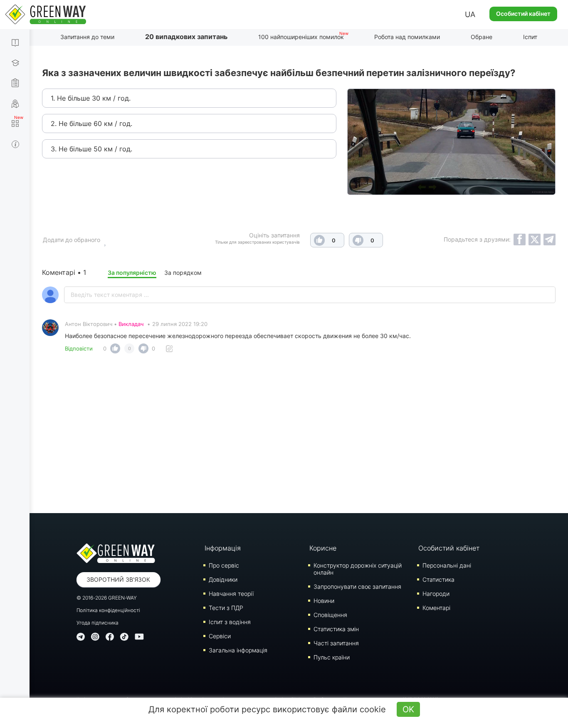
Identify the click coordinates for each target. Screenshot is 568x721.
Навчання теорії (231, 593)
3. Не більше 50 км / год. (91, 149)
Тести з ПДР (226, 607)
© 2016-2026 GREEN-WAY (107, 598)
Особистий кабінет (523, 13)
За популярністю (132, 272)
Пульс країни (332, 657)
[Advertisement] (298, 430)
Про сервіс (224, 565)
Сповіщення (330, 614)
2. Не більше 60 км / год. (91, 123)
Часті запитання (336, 643)
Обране (481, 36)
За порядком (183, 272)
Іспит (530, 36)
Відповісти (79, 348)
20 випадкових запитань (186, 36)
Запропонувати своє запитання (357, 586)
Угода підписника (98, 623)
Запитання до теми (87, 36)
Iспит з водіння (230, 621)
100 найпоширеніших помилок (301, 36)
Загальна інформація (238, 650)
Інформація (223, 548)
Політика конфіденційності (108, 610)
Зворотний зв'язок (118, 579)
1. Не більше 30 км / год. (91, 98)
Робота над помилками (407, 36)
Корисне (322, 548)
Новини (324, 600)
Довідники (223, 579)
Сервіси (220, 636)
